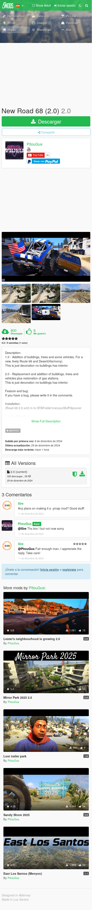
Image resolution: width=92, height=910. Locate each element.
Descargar (49, 121)
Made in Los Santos (15, 899)
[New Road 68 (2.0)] (46, 256)
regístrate (69, 569)
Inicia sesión (49, 569)
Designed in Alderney (16, 895)
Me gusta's (40, 333)
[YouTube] (29, 149)
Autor (37, 523)
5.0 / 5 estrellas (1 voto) (15, 343)
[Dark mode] (80, 5)
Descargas (16, 333)
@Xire (22, 528)
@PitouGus (26, 549)
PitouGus (34, 144)
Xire (20, 503)
